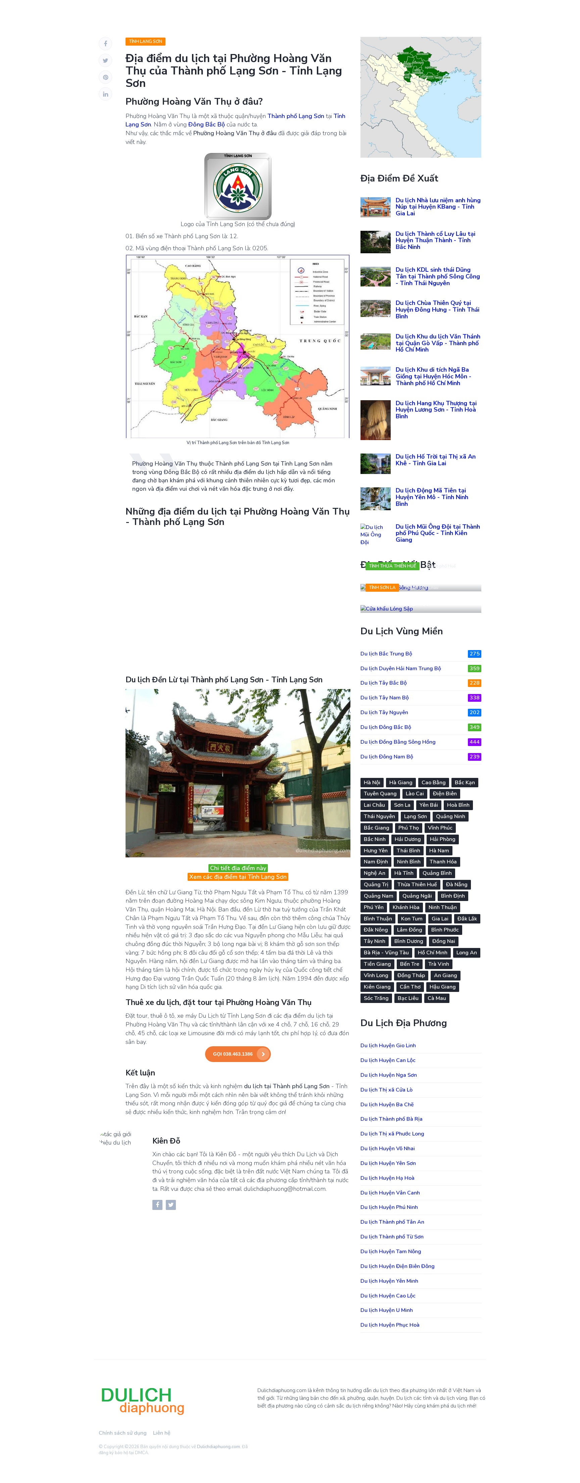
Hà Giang (401, 782)
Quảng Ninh (450, 816)
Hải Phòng (442, 839)
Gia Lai (440, 918)
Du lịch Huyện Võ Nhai (387, 1148)
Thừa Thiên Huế (417, 884)
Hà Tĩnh (404, 873)
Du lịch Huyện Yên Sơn (388, 1163)
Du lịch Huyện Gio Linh (388, 1045)
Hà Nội (372, 782)
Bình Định (453, 896)
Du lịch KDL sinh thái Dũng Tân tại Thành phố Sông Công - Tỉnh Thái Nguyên (438, 276)
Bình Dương (408, 941)
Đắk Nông (376, 930)
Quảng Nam (378, 896)
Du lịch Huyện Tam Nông (390, 1251)
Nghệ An (374, 873)
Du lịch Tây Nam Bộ (420, 697)
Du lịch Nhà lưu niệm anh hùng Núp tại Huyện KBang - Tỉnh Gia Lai (438, 207)
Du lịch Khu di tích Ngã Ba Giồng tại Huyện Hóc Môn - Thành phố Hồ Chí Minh (433, 376)
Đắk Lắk (467, 918)
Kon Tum (412, 918)
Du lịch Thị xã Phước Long (392, 1133)
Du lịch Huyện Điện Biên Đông (397, 1266)
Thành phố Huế (441, 566)
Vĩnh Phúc (440, 828)
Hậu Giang (443, 987)
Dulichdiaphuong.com (218, 1447)
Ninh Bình (409, 861)
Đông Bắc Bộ (206, 124)
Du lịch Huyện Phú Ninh (389, 1207)
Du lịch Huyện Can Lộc (388, 1060)
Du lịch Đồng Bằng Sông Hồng (420, 742)
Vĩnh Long (376, 975)
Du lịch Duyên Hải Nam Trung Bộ (420, 668)
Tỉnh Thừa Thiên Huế (392, 566)
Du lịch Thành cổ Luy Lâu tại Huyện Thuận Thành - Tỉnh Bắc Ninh (435, 240)
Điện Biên (445, 793)
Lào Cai (415, 793)
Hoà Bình (458, 805)
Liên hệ (162, 1433)
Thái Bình (408, 850)
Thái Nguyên (379, 816)
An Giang (445, 975)
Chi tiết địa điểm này (238, 868)
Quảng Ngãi (417, 896)
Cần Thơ (410, 987)
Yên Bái (429, 805)
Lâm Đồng (409, 930)
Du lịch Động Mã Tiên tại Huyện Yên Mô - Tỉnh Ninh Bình (432, 497)
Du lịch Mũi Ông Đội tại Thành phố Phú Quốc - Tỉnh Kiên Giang (438, 533)
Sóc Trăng (376, 998)
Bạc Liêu (408, 998)
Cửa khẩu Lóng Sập (398, 602)
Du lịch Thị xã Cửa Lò (386, 1090)
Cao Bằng (434, 782)
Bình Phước (445, 930)
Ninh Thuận (443, 907)
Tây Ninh (374, 941)
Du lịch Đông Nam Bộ (420, 756)
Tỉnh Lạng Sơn (145, 42)
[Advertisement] (238, 599)
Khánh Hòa (406, 907)
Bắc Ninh (375, 839)
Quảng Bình (437, 873)
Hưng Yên (376, 850)
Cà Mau (437, 998)
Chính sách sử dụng (123, 1433)
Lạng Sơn (415, 816)
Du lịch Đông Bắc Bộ (420, 727)
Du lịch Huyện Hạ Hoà (387, 1178)
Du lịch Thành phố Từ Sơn (392, 1236)
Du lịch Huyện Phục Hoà (390, 1325)
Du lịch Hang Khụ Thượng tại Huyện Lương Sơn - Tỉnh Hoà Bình (436, 410)
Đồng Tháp (411, 975)
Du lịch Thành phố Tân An (392, 1222)
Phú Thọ (408, 828)
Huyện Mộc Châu (421, 588)
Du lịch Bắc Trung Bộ (420, 653)
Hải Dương (408, 839)
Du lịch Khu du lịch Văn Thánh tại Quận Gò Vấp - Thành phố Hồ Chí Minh (438, 343)
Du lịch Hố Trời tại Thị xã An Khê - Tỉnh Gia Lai (436, 460)
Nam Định (376, 861)
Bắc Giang (376, 828)
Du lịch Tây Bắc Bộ (420, 683)
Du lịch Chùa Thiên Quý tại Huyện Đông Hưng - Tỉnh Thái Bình (437, 309)
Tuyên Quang (380, 793)
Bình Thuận (378, 918)
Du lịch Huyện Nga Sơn (388, 1075)
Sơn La (402, 805)
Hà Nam (439, 850)
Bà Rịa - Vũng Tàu (386, 952)
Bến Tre (409, 964)
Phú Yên (374, 907)
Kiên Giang (377, 987)
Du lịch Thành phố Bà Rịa (391, 1119)
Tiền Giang (377, 964)
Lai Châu (374, 805)
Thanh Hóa (443, 861)
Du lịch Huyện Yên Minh (389, 1281)
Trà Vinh (438, 964)
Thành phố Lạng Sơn (296, 116)
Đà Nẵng (457, 884)
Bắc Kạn (465, 782)
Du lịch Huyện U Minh (386, 1310)
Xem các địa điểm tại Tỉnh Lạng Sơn (238, 877)
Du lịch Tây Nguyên (420, 712)
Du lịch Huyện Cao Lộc (388, 1296)
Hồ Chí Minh (432, 952)
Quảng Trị (376, 884)
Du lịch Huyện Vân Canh (390, 1193)
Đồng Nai (443, 941)
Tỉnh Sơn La (382, 588)
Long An (466, 952)
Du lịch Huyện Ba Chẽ (387, 1104)
